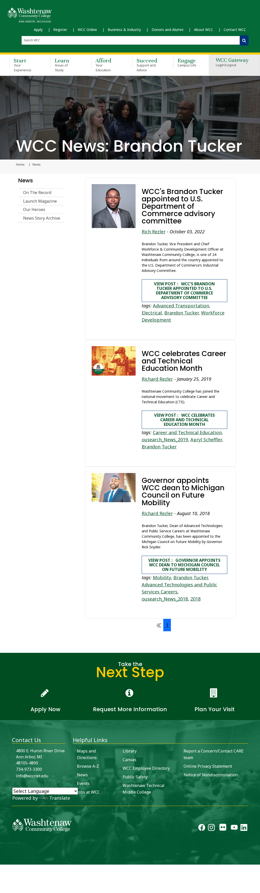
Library (130, 751)
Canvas (129, 759)
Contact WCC (235, 29)
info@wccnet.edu (32, 776)
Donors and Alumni (167, 29)
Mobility (162, 577)
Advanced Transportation (181, 306)
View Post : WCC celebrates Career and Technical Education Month (184, 419)
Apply (38, 29)
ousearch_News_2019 (165, 439)
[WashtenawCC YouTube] (234, 828)
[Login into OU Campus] (3, 860)
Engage (187, 62)
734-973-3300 (29, 769)
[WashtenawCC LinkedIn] (244, 828)
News (25, 180)
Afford (103, 64)
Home (20, 165)
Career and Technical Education (187, 432)
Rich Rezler (154, 232)
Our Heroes (34, 209)
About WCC (203, 29)
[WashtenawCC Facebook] (202, 828)
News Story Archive (41, 218)
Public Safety (135, 777)
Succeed (147, 64)
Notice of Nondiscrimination (211, 775)
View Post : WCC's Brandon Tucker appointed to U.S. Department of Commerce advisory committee (184, 290)
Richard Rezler (157, 379)
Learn (62, 64)
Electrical (152, 313)
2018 (195, 599)
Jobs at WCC (88, 792)
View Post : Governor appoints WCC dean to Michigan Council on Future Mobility (184, 564)
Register (60, 29)
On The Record (37, 192)
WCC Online (87, 29)
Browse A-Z (88, 766)
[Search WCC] (244, 40)
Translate (59, 798)
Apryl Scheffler (206, 439)
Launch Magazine (40, 201)
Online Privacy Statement (208, 766)
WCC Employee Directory (146, 768)
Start (22, 64)
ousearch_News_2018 (165, 599)
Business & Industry (124, 29)
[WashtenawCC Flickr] (223, 828)
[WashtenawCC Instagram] (211, 828)
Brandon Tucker (181, 313)
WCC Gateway (232, 62)
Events (83, 783)
